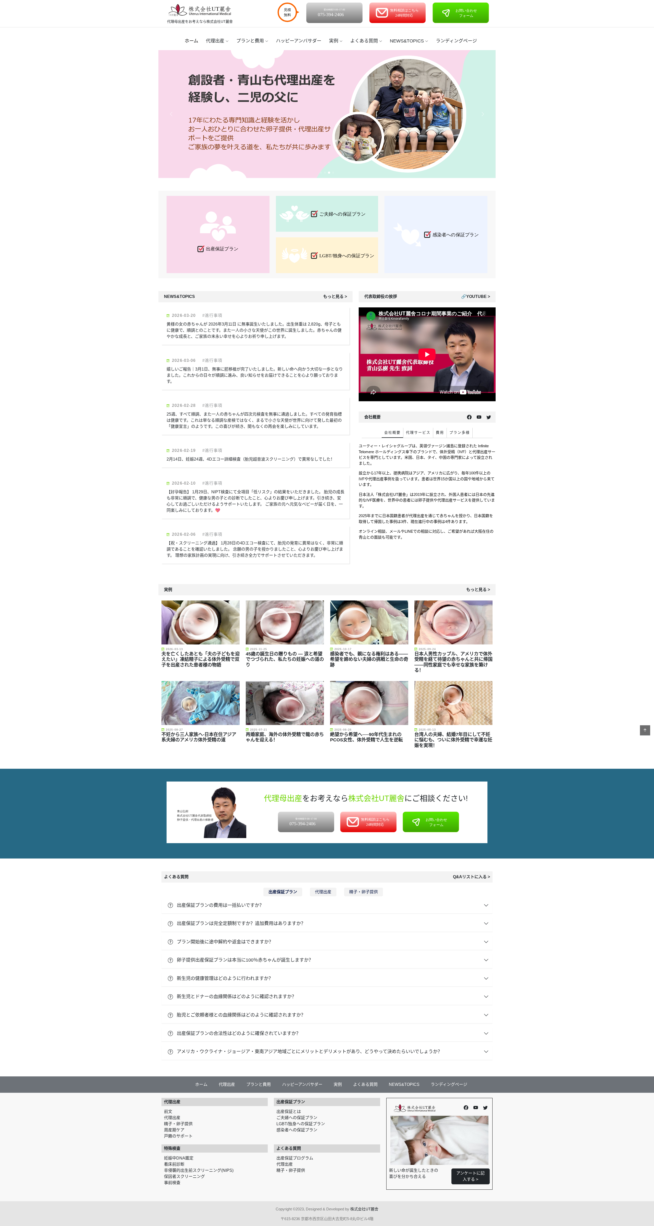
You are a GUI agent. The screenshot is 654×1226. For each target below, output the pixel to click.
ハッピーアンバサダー (298, 40)
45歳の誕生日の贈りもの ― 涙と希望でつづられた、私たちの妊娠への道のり (285, 659)
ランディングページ (456, 40)
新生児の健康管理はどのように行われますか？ (225, 978)
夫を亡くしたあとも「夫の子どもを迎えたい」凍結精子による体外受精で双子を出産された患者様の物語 (200, 659)
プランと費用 (250, 40)
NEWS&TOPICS (407, 40)
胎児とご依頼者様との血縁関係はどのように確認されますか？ (241, 1015)
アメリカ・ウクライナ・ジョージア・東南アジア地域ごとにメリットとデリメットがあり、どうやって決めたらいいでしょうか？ (309, 1051)
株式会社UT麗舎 (364, 1209)
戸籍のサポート (178, 1136)
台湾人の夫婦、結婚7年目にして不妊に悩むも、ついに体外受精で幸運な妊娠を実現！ (453, 740)
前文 (168, 1111)
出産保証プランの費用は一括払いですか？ (220, 905)
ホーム (191, 40)
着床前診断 (174, 1164)
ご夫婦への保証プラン (296, 1118)
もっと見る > (335, 296)
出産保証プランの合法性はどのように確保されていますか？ (239, 1033)
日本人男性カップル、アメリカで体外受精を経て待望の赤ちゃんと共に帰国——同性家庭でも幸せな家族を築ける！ (453, 662)
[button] (482, 114)
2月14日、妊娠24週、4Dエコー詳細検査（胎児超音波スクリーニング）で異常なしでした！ (251, 459)
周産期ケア (174, 1130)
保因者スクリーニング (184, 1176)
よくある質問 (364, 40)
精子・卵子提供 (178, 1124)
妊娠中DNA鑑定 (178, 1158)
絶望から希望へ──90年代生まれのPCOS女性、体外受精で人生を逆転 (366, 737)
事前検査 (172, 1182)
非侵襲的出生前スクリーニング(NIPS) (198, 1170)
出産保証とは (288, 1111)
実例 (333, 40)
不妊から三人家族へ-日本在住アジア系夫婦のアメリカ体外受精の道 (198, 737)
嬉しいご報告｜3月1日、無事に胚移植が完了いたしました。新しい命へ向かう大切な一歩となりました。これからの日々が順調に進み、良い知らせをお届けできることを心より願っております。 (255, 375)
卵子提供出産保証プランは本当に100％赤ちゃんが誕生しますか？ (245, 960)
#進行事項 (212, 315)
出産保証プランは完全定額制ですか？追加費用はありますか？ (241, 923)
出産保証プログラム (294, 1158)
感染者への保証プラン (296, 1130)
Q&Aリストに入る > (471, 877)
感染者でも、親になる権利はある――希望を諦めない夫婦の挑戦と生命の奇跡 (369, 659)
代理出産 (215, 40)
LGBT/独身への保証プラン (300, 1124)
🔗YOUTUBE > (475, 296)
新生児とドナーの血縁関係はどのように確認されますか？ (236, 996)
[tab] (392, 433)
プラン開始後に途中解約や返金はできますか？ (225, 941)
